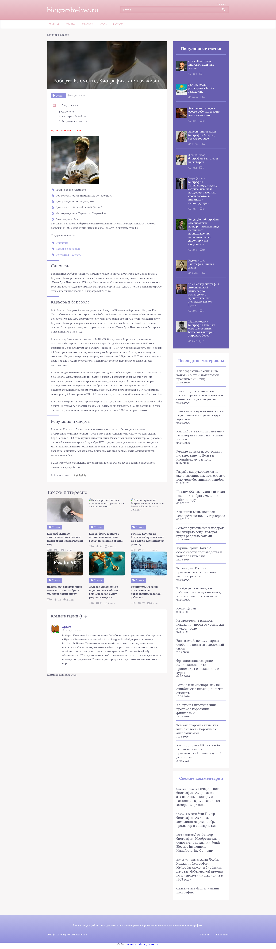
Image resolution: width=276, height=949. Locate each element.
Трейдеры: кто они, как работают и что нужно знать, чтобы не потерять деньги (198, 592)
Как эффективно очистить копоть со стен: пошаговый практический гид (197, 375)
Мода (103, 24)
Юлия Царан (186, 608)
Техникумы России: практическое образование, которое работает (197, 572)
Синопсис (62, 242)
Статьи (71, 24)
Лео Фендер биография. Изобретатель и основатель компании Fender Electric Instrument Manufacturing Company (199, 842)
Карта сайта (222, 934)
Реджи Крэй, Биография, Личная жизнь (201, 264)
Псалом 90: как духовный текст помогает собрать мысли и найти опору (200, 496)
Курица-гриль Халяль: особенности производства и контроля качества (199, 552)
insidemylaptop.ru (148, 944)
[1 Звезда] (74, 475)
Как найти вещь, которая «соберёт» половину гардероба (200, 514)
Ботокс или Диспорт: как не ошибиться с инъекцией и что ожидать (199, 689)
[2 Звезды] (77, 475)
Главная (222, 4)
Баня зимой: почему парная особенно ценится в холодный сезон (200, 644)
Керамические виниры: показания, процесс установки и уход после (200, 624)
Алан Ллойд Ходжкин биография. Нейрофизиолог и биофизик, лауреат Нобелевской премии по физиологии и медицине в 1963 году (199, 869)
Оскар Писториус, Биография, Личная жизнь (201, 64)
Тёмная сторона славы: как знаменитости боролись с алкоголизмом (197, 729)
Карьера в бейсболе (68, 248)
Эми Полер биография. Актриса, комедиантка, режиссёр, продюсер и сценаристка (196, 820)
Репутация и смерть (68, 254)
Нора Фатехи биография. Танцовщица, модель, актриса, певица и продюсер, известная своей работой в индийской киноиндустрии (202, 191)
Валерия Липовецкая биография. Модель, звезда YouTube (202, 135)
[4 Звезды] (82, 475)
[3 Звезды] (79, 475)
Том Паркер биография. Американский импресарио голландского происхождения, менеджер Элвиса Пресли (204, 294)
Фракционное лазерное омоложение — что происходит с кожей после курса (197, 667)
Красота (87, 24)
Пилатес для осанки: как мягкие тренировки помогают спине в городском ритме (199, 395)
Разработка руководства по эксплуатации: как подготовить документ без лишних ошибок (200, 475)
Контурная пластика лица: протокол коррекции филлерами (196, 709)
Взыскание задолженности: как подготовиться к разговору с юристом (200, 415)
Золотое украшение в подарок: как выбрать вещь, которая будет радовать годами (200, 532)
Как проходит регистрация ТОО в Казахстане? (201, 88)
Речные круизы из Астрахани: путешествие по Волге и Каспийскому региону (199, 455)
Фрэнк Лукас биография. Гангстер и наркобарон (203, 158)
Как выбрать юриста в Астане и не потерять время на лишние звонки (200, 435)
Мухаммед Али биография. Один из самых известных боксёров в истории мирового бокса (201, 328)
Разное (118, 24)
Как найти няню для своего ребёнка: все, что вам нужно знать (204, 111)
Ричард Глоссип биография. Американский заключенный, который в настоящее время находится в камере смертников (199, 797)
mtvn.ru (131, 944)
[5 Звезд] (85, 475)
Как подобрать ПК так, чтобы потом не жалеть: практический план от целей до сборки (198, 751)
